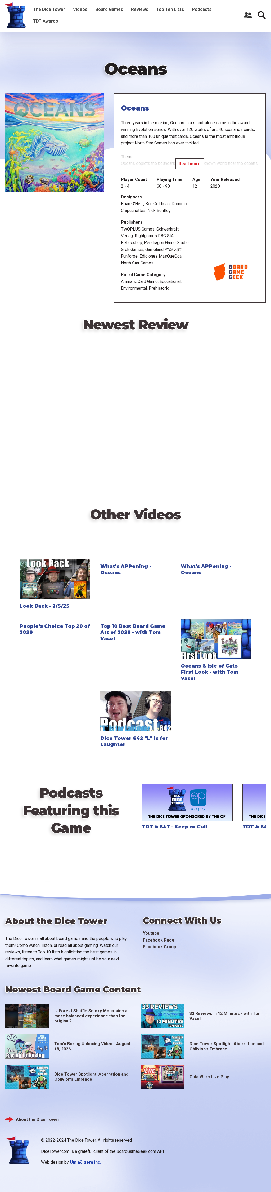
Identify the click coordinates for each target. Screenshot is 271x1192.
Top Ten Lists (170, 9)
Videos (80, 9)
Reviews (139, 9)
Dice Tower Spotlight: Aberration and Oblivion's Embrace (226, 1046)
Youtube (151, 933)
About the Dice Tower (38, 1119)
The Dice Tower (49, 9)
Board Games (109, 9)
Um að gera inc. (85, 1162)
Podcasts (201, 9)
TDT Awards (45, 21)
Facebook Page (158, 940)
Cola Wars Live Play (209, 1076)
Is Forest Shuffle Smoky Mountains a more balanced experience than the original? (90, 1015)
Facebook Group (159, 946)
